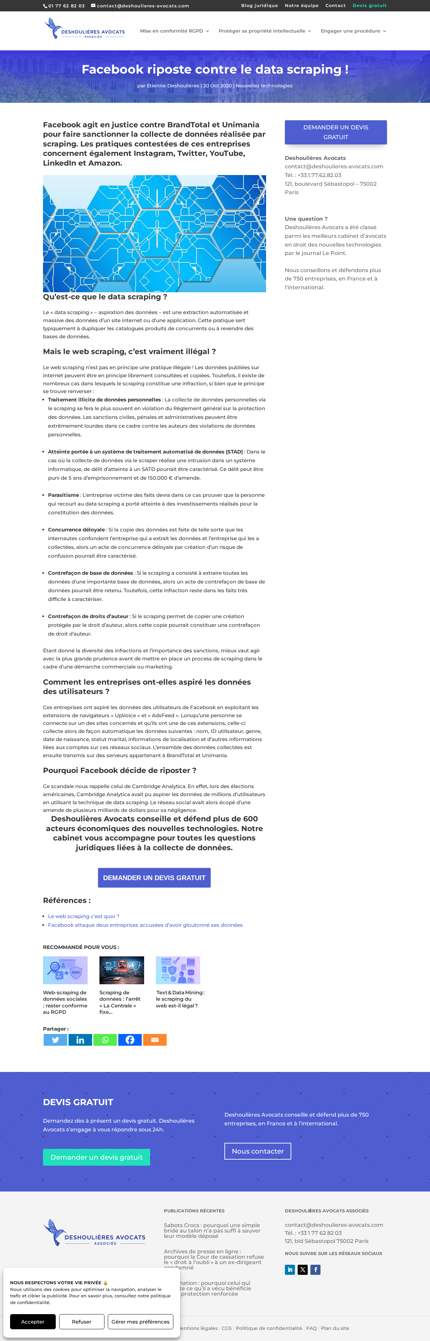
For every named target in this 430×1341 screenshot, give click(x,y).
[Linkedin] (80, 1040)
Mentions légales (197, 1328)
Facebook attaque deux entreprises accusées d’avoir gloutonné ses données (145, 925)
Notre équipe (302, 5)
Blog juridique (259, 5)
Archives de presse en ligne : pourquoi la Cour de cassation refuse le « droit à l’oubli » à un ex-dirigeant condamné (214, 1259)
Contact (336, 5)
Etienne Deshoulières (173, 86)
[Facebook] (130, 1040)
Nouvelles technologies (264, 86)
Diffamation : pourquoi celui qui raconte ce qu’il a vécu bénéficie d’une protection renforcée (207, 1288)
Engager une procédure (350, 31)
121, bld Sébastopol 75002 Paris (327, 1241)
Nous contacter (258, 1151)
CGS (227, 1328)
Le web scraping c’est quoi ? (84, 916)
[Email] (155, 1040)
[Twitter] (55, 1040)
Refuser (81, 1321)
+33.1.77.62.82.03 (319, 175)
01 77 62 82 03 (66, 5)
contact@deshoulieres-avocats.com (334, 166)
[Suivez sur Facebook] (315, 1270)
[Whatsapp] (105, 1040)
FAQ (311, 1328)
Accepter (32, 1321)
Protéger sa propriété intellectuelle (262, 31)
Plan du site (335, 1328)
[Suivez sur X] (303, 1270)
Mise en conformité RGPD (171, 31)
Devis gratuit (370, 5)
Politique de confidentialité (269, 1328)
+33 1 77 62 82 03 (320, 1233)
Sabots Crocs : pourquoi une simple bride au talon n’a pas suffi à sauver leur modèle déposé (212, 1230)
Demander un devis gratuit (336, 132)
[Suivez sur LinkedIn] (290, 1270)
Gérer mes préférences (141, 1321)
